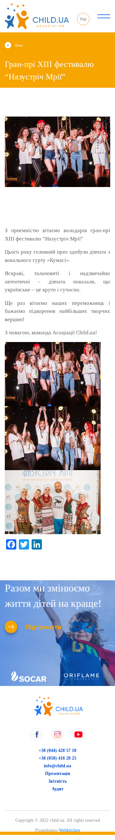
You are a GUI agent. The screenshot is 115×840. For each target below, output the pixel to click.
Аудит (58, 789)
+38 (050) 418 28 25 (57, 758)
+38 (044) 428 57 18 (57, 750)
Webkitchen (69, 830)
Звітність (57, 781)
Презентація (57, 773)
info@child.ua (57, 765)
